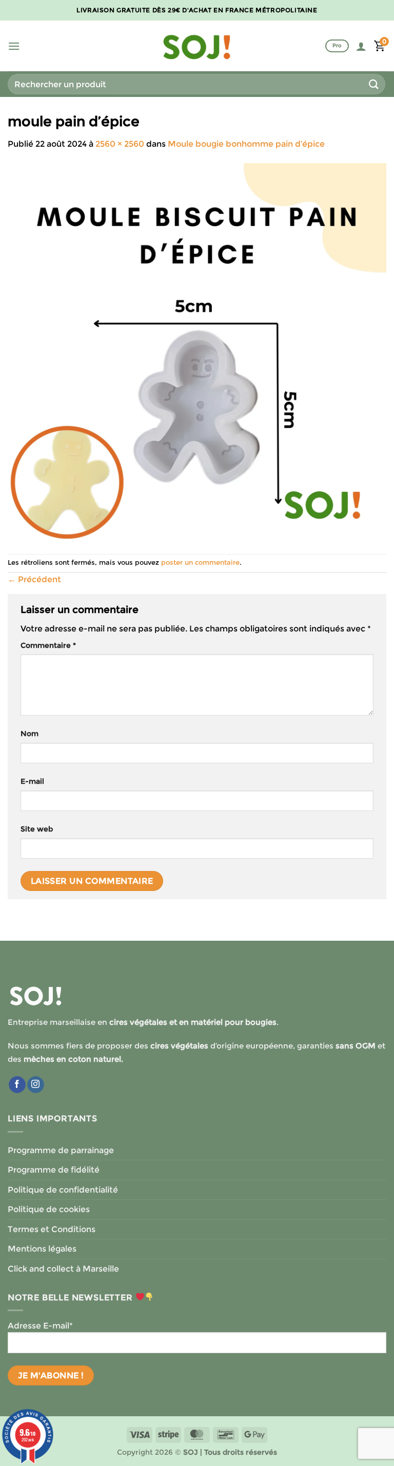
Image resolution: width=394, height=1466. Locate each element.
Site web (37, 829)
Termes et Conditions (51, 1229)
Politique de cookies (49, 1209)
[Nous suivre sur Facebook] (17, 1085)
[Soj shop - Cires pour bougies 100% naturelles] (197, 46)
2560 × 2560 (119, 144)
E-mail (32, 781)
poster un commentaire (200, 562)
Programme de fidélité (54, 1170)
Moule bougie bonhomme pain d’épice (246, 144)
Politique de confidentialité (63, 1190)
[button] (14, 45)
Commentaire (48, 645)
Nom (29, 733)
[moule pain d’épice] (197, 351)
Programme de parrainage (61, 1150)
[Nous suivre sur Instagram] (35, 1085)
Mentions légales (42, 1249)
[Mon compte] (361, 46)
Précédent (34, 579)
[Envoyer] (374, 84)
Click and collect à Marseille (63, 1269)
